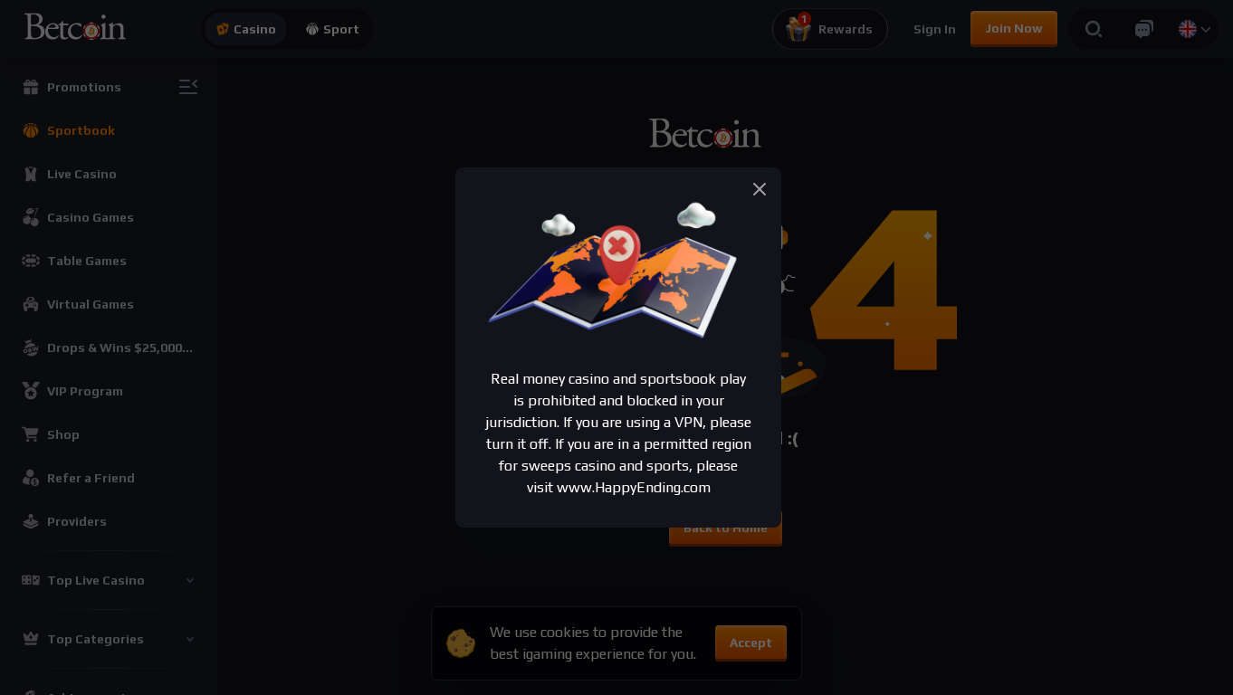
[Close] (759, 189)
